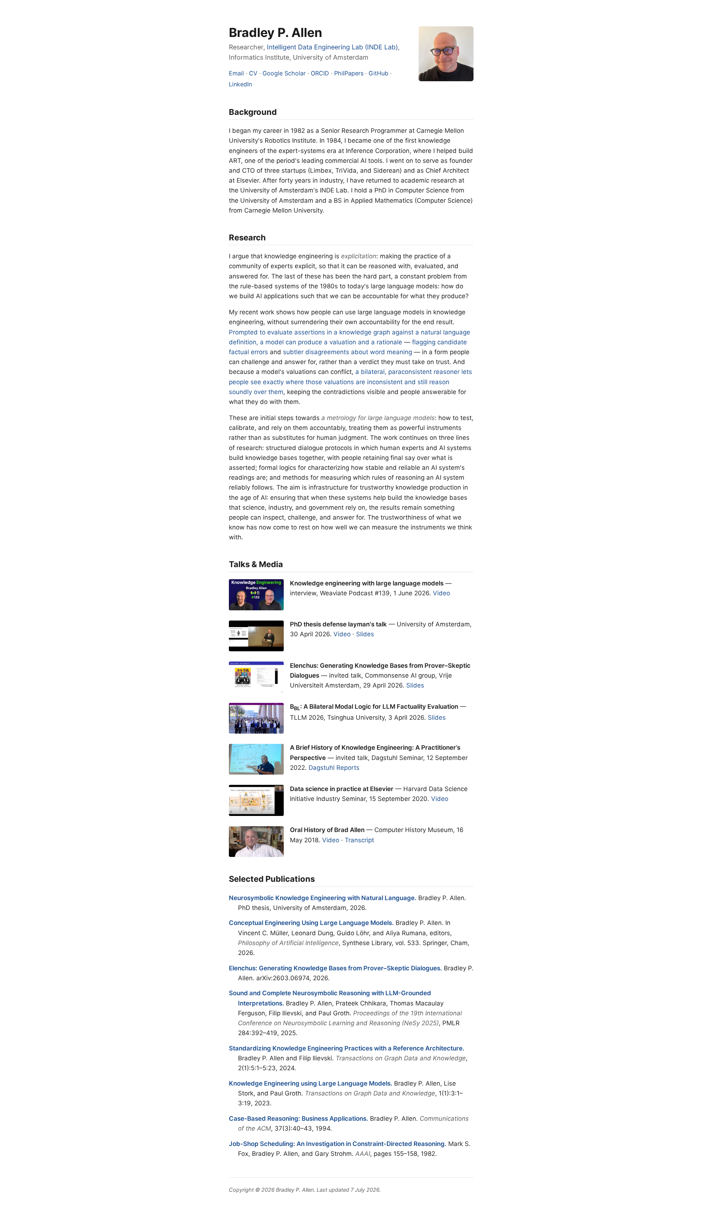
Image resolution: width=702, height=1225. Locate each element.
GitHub (378, 73)
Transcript (359, 840)
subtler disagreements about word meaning (347, 352)
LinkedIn (240, 84)
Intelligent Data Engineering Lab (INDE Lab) (332, 47)
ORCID (320, 73)
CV (253, 73)
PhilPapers (348, 73)
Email (236, 73)
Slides (365, 634)
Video (441, 593)
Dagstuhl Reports (334, 767)
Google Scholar (284, 73)
